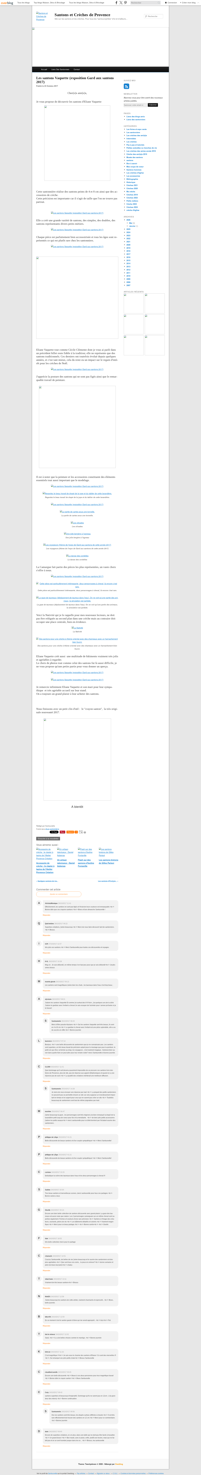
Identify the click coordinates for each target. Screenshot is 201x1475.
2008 (128, 282)
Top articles (81, 1473)
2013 (128, 266)
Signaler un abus (103, 1473)
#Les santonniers (52, 829)
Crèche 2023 (131, 204)
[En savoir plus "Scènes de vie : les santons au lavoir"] (155, 354)
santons (129, 160)
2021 (128, 241)
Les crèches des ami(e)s (136, 135)
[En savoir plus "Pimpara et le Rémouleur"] (134, 312)
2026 (128, 220)
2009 (128, 279)
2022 (128, 238)
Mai (130, 223)
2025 (128, 229)
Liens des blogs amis (135, 116)
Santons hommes (133, 169)
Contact (77, 69)
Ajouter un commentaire (59, 894)
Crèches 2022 (132, 197)
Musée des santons (134, 157)
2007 (128, 285)
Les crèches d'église (135, 172)
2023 (128, 235)
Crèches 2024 (132, 207)
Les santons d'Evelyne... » (108, 881)
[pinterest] (125, 2)
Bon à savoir (131, 163)
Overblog (119, 1464)
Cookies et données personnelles (133, 1473)
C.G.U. (115, 1473)
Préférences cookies (156, 1473)
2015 (128, 260)
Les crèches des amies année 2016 (141, 151)
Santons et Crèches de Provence (82, 14)
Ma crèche (130, 191)
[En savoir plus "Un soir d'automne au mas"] (155, 312)
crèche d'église (132, 210)
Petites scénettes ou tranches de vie (141, 148)
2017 (128, 254)
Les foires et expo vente (136, 129)
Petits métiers (132, 200)
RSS (126, 86)
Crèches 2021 (132, 185)
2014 (128, 263)
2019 (128, 248)
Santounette (52, 1473)
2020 (128, 244)
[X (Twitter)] (121, 2)
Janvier (132, 226)
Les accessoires (133, 176)
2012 (128, 269)
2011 (128, 273)
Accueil (44, 69)
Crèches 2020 (132, 188)
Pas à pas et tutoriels (135, 144)
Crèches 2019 (132, 194)
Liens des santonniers (60, 69)
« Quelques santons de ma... (47, 881)
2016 (128, 257)
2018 (128, 251)
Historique (130, 182)
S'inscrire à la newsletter (48, 839)
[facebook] (116, 2)
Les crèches (131, 141)
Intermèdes (131, 138)
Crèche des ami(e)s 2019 (136, 154)
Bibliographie (132, 179)
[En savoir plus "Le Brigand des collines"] (134, 333)
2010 (128, 276)
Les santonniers (133, 132)
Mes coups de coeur (135, 166)
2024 (128, 232)
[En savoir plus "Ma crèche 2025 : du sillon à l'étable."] (155, 333)
